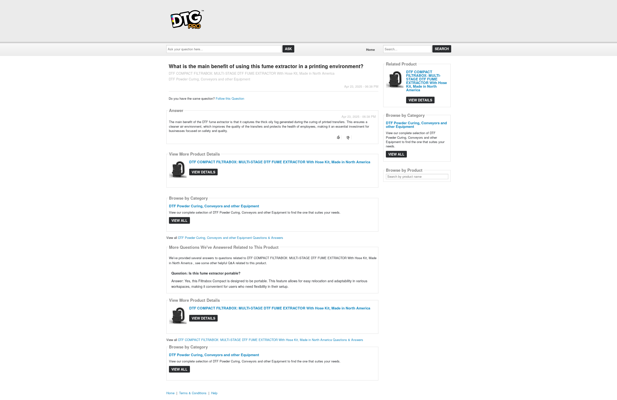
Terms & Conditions (193, 393)
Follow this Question (230, 98)
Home (370, 49)
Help (214, 393)
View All (179, 220)
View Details (203, 172)
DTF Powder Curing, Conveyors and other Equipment (214, 206)
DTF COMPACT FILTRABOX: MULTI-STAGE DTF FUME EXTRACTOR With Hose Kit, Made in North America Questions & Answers (270, 339)
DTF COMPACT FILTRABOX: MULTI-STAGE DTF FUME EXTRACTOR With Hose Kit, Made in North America (279, 161)
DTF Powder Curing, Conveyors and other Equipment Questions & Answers (230, 237)
